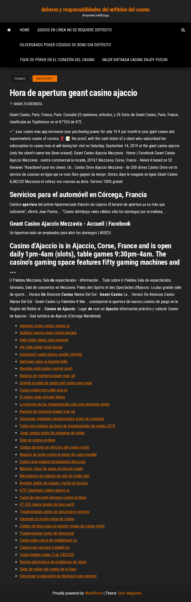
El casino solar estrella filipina (42, 397)
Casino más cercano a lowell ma (44, 547)
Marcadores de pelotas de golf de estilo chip (55, 475)
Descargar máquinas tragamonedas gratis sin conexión (62, 418)
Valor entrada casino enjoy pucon (134, 59)
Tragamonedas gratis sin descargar (47, 533)
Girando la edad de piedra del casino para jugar (56, 383)
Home (24, 30)
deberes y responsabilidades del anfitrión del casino (95, 9)
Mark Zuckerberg (28, 104)
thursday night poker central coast (46, 368)
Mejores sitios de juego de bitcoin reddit (51, 468)
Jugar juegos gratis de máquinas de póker (52, 432)
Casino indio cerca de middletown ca (48, 540)
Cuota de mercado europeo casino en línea (53, 497)
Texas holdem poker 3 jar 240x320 (47, 554)
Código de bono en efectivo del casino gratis (54, 447)
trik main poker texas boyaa (41, 347)
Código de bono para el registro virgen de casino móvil (62, 526)
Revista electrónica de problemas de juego (53, 561)
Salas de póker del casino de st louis (48, 569)
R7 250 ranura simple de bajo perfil (47, 504)
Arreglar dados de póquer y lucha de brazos (54, 483)
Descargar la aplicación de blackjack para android (58, 576)
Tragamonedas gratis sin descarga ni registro (55, 511)
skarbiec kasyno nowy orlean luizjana (48, 332)
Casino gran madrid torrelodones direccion (53, 461)
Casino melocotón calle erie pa (43, 390)
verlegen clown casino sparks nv (45, 325)
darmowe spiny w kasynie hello (44, 361)
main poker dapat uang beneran (44, 340)
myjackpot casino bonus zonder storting (51, 354)
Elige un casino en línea (37, 440)
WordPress (93, 593)
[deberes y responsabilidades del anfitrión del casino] (9, 30)
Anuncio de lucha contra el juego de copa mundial (58, 454)
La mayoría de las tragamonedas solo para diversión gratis (65, 404)
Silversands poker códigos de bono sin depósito (65, 45)
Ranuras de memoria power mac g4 (47, 375)
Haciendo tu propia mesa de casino (47, 518)
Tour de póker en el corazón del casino (57, 59)
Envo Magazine (130, 593)
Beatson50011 (44, 78)
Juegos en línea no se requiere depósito (74, 30)
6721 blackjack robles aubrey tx (44, 490)
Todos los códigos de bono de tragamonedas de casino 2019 (67, 426)
